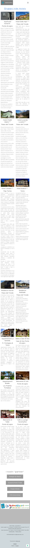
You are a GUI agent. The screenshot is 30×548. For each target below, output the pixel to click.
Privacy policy (18, 531)
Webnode (18, 541)
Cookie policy (12, 531)
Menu (28, 2)
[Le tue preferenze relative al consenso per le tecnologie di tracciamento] (27, 545)
